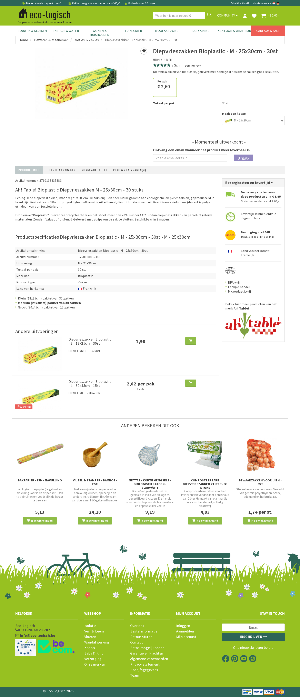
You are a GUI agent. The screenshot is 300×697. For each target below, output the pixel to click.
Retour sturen (141, 637)
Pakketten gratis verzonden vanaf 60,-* (96, 3)
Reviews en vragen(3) (129, 170)
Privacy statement (145, 664)
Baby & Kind (201, 31)
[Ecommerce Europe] (46, 639)
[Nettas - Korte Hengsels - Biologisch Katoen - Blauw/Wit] (150, 454)
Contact (136, 642)
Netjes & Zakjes (87, 40)
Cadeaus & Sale (268, 31)
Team (134, 675)
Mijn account (186, 637)
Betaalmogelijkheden (147, 648)
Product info (29, 170)
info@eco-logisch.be (37, 635)
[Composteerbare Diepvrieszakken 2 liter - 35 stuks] (205, 454)
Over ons (137, 626)
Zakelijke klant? (239, 3)
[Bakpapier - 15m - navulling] (40, 454)
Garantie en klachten (146, 653)
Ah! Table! (167, 59)
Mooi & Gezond (167, 31)
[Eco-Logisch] (43, 13)
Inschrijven (251, 636)
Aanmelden (185, 631)
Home (23, 40)
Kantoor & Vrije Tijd (234, 31)
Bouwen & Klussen (32, 31)
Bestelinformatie (144, 631)
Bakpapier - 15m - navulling (40, 480)
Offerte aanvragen (61, 170)
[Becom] (46, 647)
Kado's (89, 648)
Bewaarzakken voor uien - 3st (260, 482)
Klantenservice (262, 3)
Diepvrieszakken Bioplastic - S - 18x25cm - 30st (90, 341)
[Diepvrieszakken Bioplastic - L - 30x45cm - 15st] (40, 396)
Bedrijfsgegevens (144, 670)
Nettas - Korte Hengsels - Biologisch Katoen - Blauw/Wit (150, 484)
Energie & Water (66, 31)
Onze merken (94, 664)
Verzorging (93, 659)
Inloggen (183, 626)
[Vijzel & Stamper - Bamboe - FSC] (95, 454)
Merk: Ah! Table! (94, 170)
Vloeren (90, 637)
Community (226, 15)
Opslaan (243, 158)
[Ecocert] (230, 270)
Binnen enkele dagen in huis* (43, 3)
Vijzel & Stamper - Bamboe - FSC (95, 482)
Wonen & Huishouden (99, 33)
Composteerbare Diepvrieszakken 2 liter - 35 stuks (205, 484)
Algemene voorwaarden (149, 659)
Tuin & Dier (133, 31)
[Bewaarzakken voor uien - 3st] (260, 454)
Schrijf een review (187, 65)
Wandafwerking (96, 642)
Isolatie (90, 626)
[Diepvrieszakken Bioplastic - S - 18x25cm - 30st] (40, 354)
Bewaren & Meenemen (51, 40)
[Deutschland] (278, 3)
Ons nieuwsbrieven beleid (253, 647)
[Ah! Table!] (253, 324)
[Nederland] (274, 3)
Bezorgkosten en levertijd (248, 182)
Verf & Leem (94, 631)
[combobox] (253, 120)
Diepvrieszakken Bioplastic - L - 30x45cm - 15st (90, 383)
